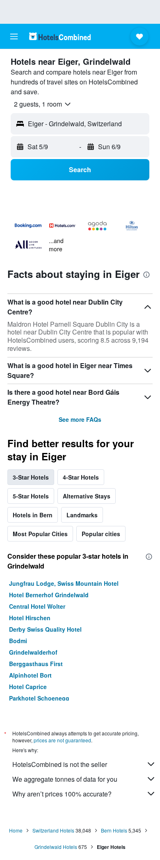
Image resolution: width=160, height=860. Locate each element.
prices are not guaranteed (62, 740)
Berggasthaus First (36, 664)
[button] (14, 36)
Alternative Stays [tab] (86, 496)
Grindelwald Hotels (55, 846)
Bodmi (18, 641)
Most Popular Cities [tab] (40, 534)
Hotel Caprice (28, 687)
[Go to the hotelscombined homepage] (60, 36)
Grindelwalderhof (33, 652)
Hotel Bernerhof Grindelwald (49, 595)
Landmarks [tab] (82, 515)
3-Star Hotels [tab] (31, 477)
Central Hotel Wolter (37, 606)
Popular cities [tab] (101, 534)
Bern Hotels (114, 830)
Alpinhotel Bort (30, 675)
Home (16, 830)
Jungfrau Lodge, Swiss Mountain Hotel (64, 583)
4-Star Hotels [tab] (81, 477)
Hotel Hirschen (29, 618)
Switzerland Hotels (53, 830)
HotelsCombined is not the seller (59, 764)
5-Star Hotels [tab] (31, 496)
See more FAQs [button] (80, 419)
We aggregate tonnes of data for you (64, 779)
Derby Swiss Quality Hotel (45, 629)
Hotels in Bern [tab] (33, 515)
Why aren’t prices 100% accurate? (62, 794)
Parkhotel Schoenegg (39, 698)
